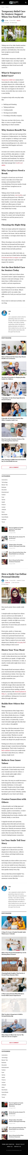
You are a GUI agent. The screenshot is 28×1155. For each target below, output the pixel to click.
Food (3, 497)
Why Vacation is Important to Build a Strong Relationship (12, 1015)
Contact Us (17, 1146)
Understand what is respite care (11, 257)
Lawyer (3, 507)
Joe (7, 20)
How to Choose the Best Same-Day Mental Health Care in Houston (14, 357)
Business (4, 487)
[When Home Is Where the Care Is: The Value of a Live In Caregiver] (14, 1026)
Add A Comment (14, 467)
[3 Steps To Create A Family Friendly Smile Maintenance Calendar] (14, 923)
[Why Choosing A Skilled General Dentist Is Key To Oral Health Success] (14, 451)
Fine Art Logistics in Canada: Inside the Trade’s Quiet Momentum (16, 529)
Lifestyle (4, 509)
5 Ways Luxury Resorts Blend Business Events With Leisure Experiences (13, 994)
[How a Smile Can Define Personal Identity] (14, 595)
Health (7, 7)
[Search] (25, 2)
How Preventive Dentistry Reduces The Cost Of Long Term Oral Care (13, 439)
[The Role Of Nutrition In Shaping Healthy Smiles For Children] (14, 368)
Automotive (4, 479)
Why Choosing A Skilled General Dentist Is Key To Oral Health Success (14, 460)
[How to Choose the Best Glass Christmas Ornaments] (4, 561)
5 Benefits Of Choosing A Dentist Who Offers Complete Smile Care (12, 419)
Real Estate (4, 514)
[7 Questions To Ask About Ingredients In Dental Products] (14, 389)
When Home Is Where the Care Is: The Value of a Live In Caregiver (13, 1035)
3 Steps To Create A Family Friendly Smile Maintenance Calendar (14, 933)
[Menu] (3, 2)
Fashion (4, 494)
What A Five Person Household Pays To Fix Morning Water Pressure (14, 953)
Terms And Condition (8, 1144)
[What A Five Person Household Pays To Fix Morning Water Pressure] (14, 944)
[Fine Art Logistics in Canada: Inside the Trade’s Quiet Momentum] (4, 529)
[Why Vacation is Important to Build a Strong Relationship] (14, 1005)
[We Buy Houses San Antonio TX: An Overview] (4, 538)
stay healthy (19, 195)
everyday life (21, 642)
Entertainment (5, 492)
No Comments (6, 22)
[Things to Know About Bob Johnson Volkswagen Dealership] (4, 546)
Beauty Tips (5, 484)
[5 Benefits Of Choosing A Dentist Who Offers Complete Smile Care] (14, 409)
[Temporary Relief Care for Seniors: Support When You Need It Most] (14, 34)
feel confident (6, 750)
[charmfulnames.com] (14, 2)
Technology (5, 482)
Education (4, 489)
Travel (3, 522)
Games (3, 499)
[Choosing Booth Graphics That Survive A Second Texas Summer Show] (14, 964)
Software (4, 519)
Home (3, 7)
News (3, 512)
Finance (4, 504)
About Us (10, 1146)
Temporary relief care (8, 80)
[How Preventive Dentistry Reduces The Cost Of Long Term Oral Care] (14, 430)
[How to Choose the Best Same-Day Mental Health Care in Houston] (14, 348)
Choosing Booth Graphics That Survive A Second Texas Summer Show (13, 974)
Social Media (5, 517)
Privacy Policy (20, 1144)
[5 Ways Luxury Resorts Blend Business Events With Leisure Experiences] (14, 985)
